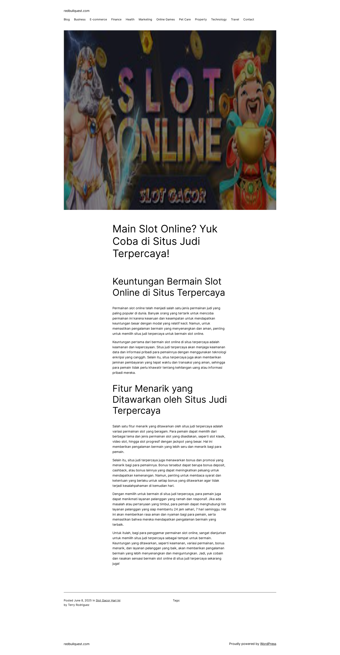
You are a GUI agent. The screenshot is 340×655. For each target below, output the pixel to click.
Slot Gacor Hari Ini (108, 600)
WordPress (268, 644)
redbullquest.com (77, 11)
